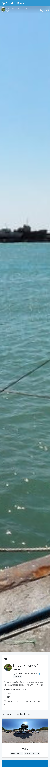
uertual (15, 3)
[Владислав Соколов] (25, 746)
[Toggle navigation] (45, 3)
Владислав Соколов (27, 673)
